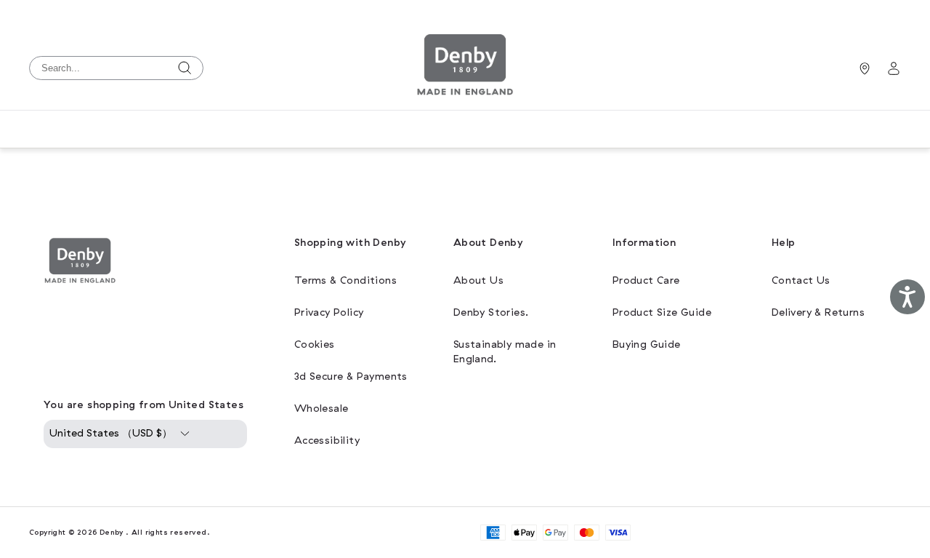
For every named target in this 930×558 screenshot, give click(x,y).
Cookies (314, 344)
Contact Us (801, 280)
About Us (478, 280)
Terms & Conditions (345, 280)
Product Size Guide (661, 312)
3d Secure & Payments (351, 376)
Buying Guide (646, 344)
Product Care (646, 280)
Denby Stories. (491, 312)
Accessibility (327, 440)
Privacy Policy (329, 312)
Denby (112, 532)
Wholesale (321, 408)
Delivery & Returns (818, 312)
